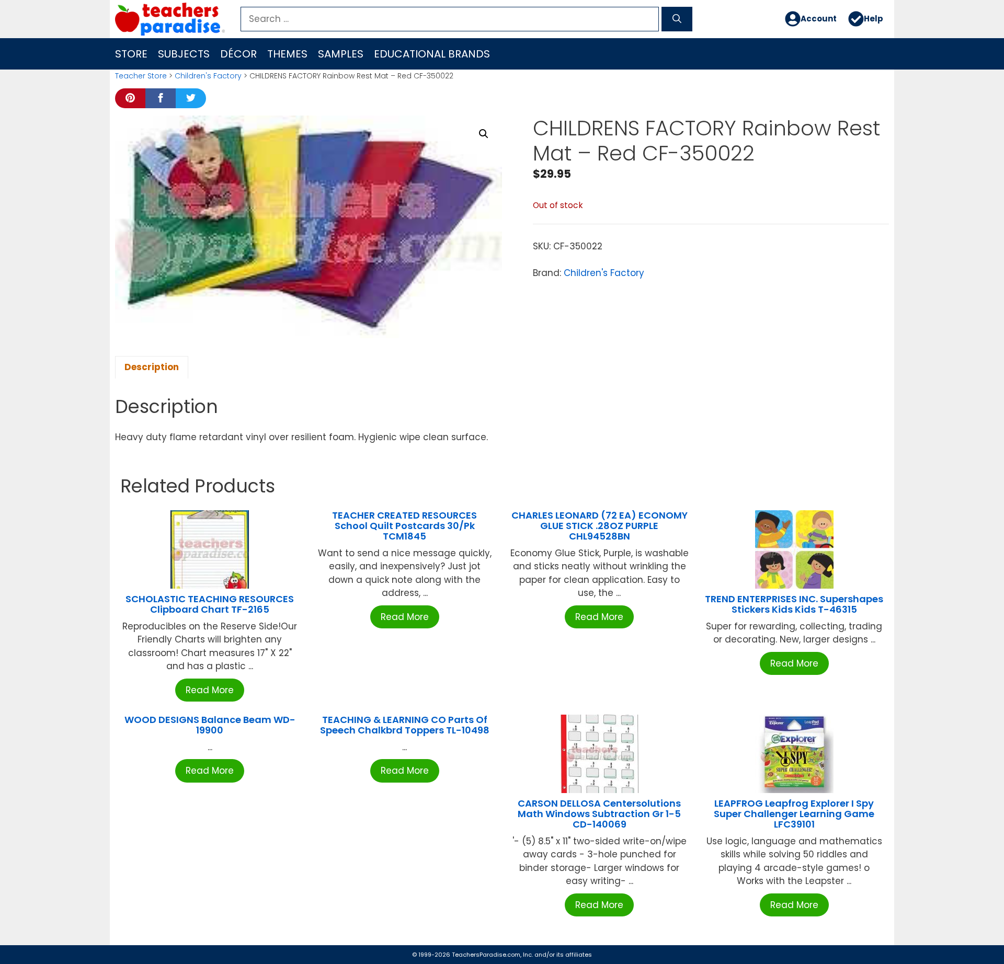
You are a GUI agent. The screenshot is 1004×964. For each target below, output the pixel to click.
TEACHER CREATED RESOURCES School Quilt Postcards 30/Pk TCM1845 (404, 526)
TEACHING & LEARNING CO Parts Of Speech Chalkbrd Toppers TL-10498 (404, 725)
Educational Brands (432, 54)
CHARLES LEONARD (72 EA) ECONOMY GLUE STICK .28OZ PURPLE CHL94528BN (599, 526)
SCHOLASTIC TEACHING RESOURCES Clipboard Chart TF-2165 (210, 604)
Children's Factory (208, 76)
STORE (131, 54)
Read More (210, 690)
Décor (238, 54)
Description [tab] (151, 367)
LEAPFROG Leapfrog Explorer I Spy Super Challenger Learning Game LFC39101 (794, 814)
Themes (287, 54)
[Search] (676, 19)
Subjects (184, 54)
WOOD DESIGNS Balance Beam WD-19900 (209, 725)
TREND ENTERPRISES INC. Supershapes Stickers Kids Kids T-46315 (794, 604)
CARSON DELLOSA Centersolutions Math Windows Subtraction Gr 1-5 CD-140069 (599, 814)
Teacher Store (141, 76)
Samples (340, 54)
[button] (483, 133)
